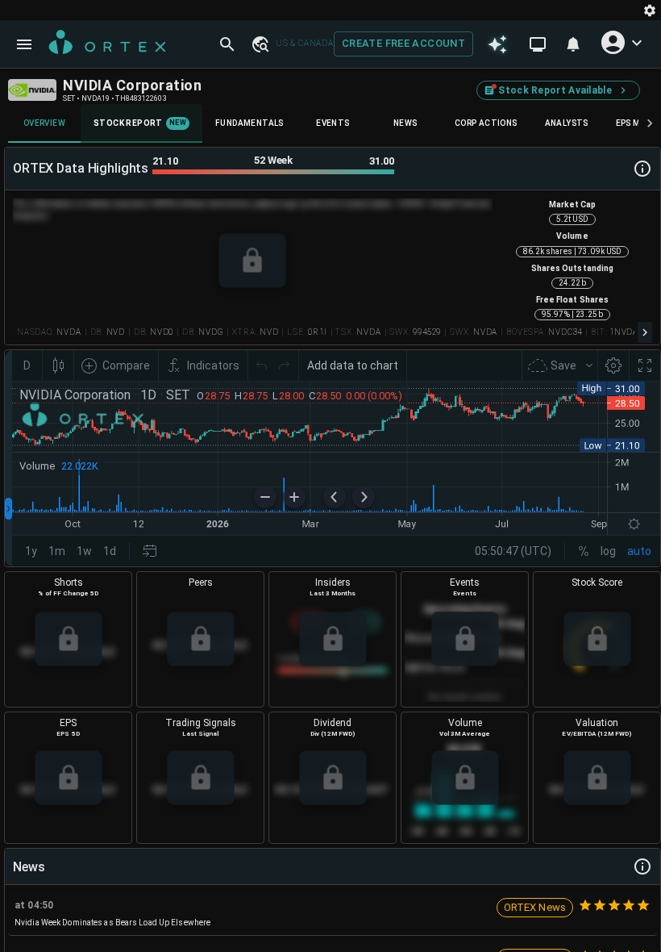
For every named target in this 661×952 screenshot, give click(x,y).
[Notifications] (573, 44)
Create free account (403, 43)
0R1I (317, 332)
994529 (427, 332)
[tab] (44, 123)
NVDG (210, 332)
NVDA (68, 332)
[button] (259, 43)
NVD (115, 332)
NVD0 (161, 332)
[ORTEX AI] (497, 44)
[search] (227, 44)
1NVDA (623, 332)
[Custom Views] (538, 44)
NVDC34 (565, 332)
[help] (642, 168)
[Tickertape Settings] (649, 10)
